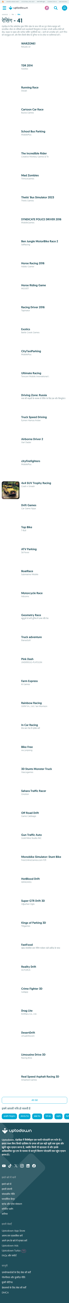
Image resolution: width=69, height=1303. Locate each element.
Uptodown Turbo (13, 1250)
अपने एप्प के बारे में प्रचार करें (14, 1240)
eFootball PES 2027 (28, 2)
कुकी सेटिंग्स (7, 1282)
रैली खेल (48, 1116)
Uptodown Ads (10, 1245)
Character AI (52, 2)
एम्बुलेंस (58, 1116)
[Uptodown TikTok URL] (10, 1166)
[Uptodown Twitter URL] (16, 1166)
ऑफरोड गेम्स (25, 1116)
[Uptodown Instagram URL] (22, 1166)
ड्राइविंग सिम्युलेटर (9, 1116)
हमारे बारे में (6, 1184)
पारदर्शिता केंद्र (8, 1199)
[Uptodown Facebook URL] (34, 1166)
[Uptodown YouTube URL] (4, 1166)
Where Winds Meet (12, 2)
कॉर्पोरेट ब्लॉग (7, 1208)
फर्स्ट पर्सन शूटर (41, 2)
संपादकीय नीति (8, 1194)
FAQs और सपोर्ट (9, 1255)
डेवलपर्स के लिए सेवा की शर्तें (14, 1287)
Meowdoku (63, 2)
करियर (5, 1213)
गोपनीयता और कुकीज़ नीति (13, 1277)
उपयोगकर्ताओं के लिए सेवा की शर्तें (16, 1272)
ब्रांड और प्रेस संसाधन (12, 1204)
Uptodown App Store (13, 1230)
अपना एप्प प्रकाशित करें (12, 1235)
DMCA (5, 1292)
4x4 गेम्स (37, 1116)
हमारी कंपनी (7, 1189)
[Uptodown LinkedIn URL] (28, 1166)
